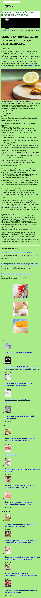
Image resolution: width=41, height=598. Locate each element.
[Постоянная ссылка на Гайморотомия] (8, 451)
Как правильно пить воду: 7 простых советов (15, 274)
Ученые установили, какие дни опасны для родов (17, 252)
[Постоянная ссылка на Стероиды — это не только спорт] (8, 349)
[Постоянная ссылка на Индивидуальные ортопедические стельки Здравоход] (8, 465)
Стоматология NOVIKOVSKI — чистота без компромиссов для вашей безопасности (22, 368)
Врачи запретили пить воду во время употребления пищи (19, 264)
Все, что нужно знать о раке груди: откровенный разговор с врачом (19, 503)
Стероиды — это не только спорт (18, 352)
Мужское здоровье (9, 24)
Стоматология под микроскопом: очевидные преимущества (18, 384)
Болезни (7, 19)
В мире (6, 20)
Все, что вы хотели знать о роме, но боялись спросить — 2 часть (19, 487)
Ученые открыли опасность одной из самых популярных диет (20, 525)
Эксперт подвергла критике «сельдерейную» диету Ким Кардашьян (21, 574)
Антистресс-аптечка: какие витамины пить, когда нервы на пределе (20, 439)
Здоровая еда (8, 23)
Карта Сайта (9, 7)
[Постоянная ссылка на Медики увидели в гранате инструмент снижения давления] (8, 586)
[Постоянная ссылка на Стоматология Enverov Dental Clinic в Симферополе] (8, 412)
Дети (6, 21)
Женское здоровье (9, 22)
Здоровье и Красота (12, 12)
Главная (7, 5)
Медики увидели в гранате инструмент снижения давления (21, 591)
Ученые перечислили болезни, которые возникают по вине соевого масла (21, 542)
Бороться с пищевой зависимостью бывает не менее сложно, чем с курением (22, 558)
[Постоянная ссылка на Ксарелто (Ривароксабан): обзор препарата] (8, 396)
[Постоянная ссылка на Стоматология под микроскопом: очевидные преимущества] (8, 379)
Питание (7, 27)
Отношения (7, 25)
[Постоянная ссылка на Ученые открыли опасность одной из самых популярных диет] (8, 520)
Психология (11, 26)
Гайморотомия (11, 455)
